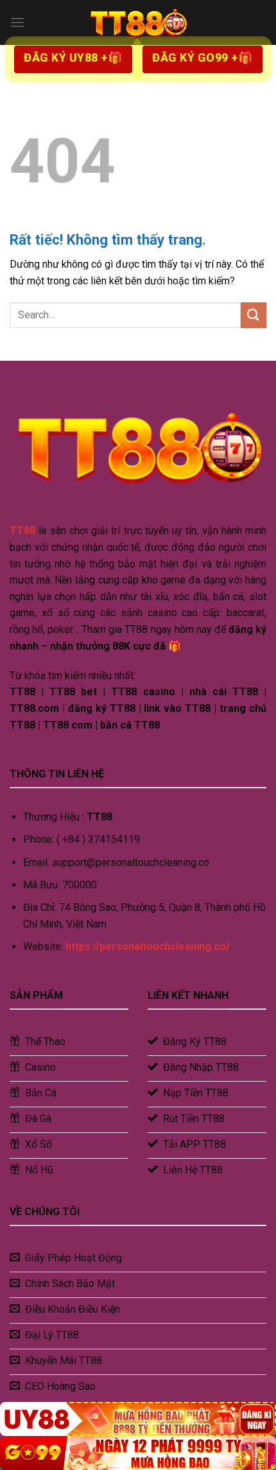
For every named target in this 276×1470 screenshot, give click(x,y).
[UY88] (138, 1419)
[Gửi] (253, 314)
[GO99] (138, 1453)
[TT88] (138, 22)
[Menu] (17, 22)
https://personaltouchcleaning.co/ (147, 946)
